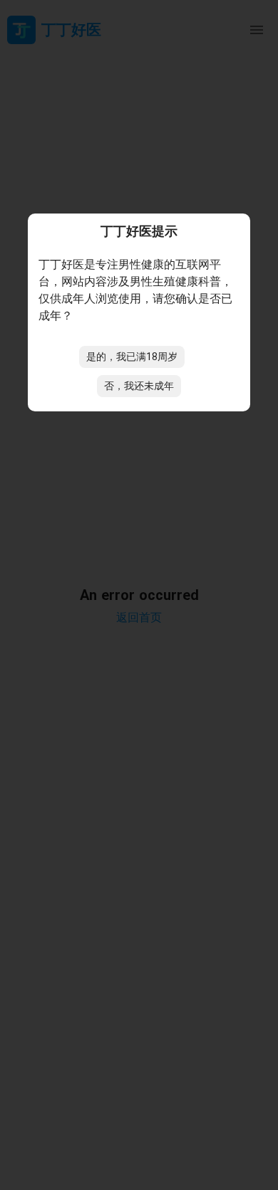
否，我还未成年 (139, 385)
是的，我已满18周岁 (131, 356)
